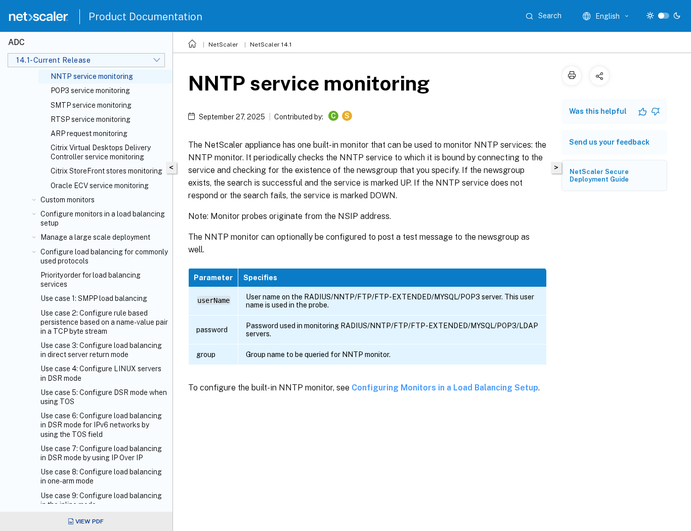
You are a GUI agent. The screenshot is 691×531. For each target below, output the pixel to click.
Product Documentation (145, 17)
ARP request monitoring (89, 133)
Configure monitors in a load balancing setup (102, 218)
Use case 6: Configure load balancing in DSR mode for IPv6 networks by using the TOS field (101, 425)
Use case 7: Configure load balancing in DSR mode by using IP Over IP (101, 453)
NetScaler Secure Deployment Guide (599, 175)
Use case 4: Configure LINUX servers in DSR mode (100, 373)
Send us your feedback (609, 142)
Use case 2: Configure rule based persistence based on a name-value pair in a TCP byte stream (104, 322)
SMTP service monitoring (91, 105)
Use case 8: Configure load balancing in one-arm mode (101, 476)
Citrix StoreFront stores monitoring (106, 171)
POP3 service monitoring (90, 90)
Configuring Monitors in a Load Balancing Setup (445, 387)
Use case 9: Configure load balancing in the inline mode (101, 500)
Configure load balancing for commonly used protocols (104, 256)
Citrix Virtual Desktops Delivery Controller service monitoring (101, 152)
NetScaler (223, 44)
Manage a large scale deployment (95, 237)
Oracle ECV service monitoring (100, 186)
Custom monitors (67, 200)
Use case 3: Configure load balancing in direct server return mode (101, 350)
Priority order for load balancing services (90, 279)
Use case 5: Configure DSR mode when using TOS (103, 397)
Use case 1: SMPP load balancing (93, 298)
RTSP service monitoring (91, 119)
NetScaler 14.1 (271, 44)
